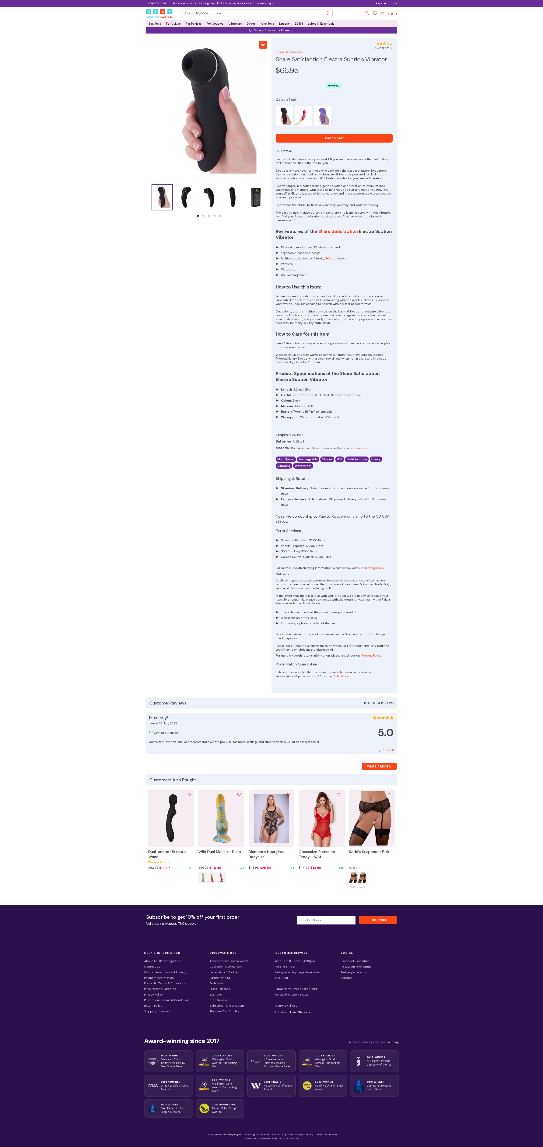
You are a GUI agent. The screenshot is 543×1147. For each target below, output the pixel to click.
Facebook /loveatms (355, 961)
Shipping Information (158, 1011)
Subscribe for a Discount (227, 1005)
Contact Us (152, 966)
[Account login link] (367, 14)
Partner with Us (220, 978)
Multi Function (357, 459)
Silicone (327, 459)
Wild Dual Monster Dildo (219, 851)
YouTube (347, 978)
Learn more (360, 448)
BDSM (299, 23)
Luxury (376, 459)
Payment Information (159, 978)
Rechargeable (308, 459)
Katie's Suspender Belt (369, 851)
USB (339, 459)
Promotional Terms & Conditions (166, 1000)
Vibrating (283, 466)
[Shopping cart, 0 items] (382, 13)
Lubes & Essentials (321, 23)
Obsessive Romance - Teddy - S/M (318, 854)
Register (381, 3)
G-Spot (330, 258)
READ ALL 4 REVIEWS (379, 703)
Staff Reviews (219, 1000)
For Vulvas (173, 23)
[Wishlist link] (375, 14)
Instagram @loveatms (356, 966)
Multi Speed (285, 459)
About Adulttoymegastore (162, 961)
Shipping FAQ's (373, 568)
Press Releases (220, 989)
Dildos (251, 23)
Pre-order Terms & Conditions (165, 983)
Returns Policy (371, 655)
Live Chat (281, 978)
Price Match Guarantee (160, 989)
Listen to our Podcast (225, 972)
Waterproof (303, 466)
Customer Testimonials (226, 966)
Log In (393, 3)
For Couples (215, 23)
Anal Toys (267, 23)
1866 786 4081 (157, 3)
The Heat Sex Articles (224, 1011)
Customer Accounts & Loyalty (165, 972)
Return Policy (153, 1005)
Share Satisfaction (289, 52)
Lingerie (284, 23)
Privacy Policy (153, 994)
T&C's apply (187, 923)
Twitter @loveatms (354, 972)
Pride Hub (216, 983)
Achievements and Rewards (229, 961)
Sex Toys (155, 23)
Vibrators (235, 23)
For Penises (194, 23)
